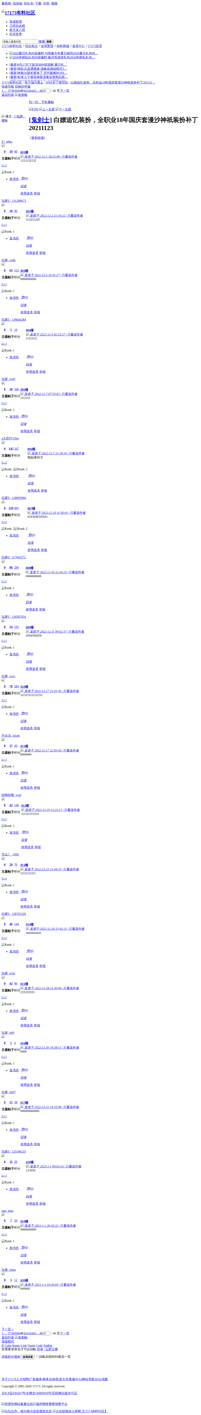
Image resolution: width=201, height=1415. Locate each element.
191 (16, 627)
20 (15, 1220)
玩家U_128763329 (14, 913)
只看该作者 (70, 156)
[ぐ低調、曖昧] (3, 116)
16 (15, 329)
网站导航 (88, 1379)
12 (15, 1280)
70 (15, 864)
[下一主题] (63, 109)
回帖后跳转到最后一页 (55, 1356)
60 (15, 151)
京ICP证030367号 (13, 1393)
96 (15, 211)
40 (18, 90)
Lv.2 (4, 462)
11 (11, 1161)
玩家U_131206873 (14, 200)
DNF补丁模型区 (57, 82)
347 (16, 448)
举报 (37, 193)
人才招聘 (22, 1379)
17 (11, 745)
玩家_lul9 (8, 1032)
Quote (31, 1345)
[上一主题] (47, 109)
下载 (38, 3)
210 (11, 508)
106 (16, 389)
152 (16, 270)
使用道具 (26, 193)
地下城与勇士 (34, 82)
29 (11, 864)
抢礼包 (28, 3)
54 (11, 627)
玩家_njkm (9, 1269)
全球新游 (47, 46)
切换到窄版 (23, 86)
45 (34, 90)
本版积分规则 (11, 1356)
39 (15, 90)
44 (31, 90)
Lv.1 (4, 165)
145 (11, 448)
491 (16, 508)
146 (16, 805)
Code (39, 1345)
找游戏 (17, 3)
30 (11, 211)
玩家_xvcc (8, 676)
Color (8, 1345)
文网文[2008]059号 (38, 1393)
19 (11, 151)
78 (11, 686)
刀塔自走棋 (17, 25)
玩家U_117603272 (14, 557)
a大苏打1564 (10, 438)
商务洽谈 (49, 1379)
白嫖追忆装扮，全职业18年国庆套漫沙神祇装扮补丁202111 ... (113, 82)
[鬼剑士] (40, 119)
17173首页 (95, 46)
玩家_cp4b (9, 260)
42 (25, 90)
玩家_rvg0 (8, 379)
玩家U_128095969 (14, 498)
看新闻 (6, 3)
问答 (46, 3)
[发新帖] (21, 94)
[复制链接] (37, 137)
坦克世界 (15, 34)
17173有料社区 (12, 46)
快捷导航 (8, 86)
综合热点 (31, 46)
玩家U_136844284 (14, 319)
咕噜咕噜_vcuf (11, 795)
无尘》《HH (10, 854)
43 (28, 90)
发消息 (14, 179)
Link (24, 1345)
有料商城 (63, 46)
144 (16, 924)
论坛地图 (101, 1379)
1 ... (4, 90)
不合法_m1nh (11, 735)
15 (11, 1102)
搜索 (42, 41)
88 (11, 567)
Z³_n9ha (7, 141)
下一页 (64, 90)
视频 (54, 3)
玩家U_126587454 (14, 616)
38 (12, 90)
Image (16, 1345)
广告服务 (35, 1379)
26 (15, 1161)
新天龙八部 (17, 30)
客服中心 (75, 1379)
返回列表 (8, 94)
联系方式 (62, 1379)
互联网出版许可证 (64, 1393)
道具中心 (78, 46)
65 (11, 270)
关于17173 (9, 1379)
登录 (40, 1349)
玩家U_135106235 (14, 1151)
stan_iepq (7, 1210)
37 (9, 90)
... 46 (39, 90)
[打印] (33, 109)
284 (16, 686)
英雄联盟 (15, 21)
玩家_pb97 (9, 1092)
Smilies (47, 1345)
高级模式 (8, 1341)
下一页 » (7, 1329)
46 (11, 924)
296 (16, 567)
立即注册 (51, 1349)
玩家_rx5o (8, 973)
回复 (23, 186)
